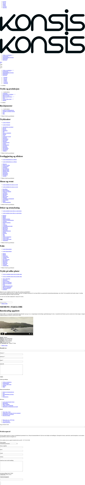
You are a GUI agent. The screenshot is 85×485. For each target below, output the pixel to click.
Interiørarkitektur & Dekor (8, 394)
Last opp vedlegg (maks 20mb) (6, 473)
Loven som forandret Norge (8, 401)
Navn (1, 449)
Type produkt (3, 442)
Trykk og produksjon (7, 382)
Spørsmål (2, 363)
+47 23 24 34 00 (6, 421)
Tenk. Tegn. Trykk (6, 411)
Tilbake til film (4, 303)
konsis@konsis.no (6, 422)
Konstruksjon (5, 396)
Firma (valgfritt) (3, 445)
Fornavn (2, 353)
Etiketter (4, 385)
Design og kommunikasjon (8, 392)
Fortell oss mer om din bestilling (6, 460)
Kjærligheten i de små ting (8, 414)
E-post (1, 453)
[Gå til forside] (42, 30)
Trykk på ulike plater (7, 384)
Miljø (4, 386)
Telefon (1, 456)
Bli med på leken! (6, 415)
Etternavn (2, 356)
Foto (4, 393)
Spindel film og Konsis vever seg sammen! (12, 413)
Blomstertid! (5, 403)
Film (4, 395)
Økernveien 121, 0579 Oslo (8, 420)
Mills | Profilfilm (6, 404)
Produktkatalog (6, 383)
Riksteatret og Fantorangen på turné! (10, 406)
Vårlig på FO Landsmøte (8, 405)
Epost (1, 360)
